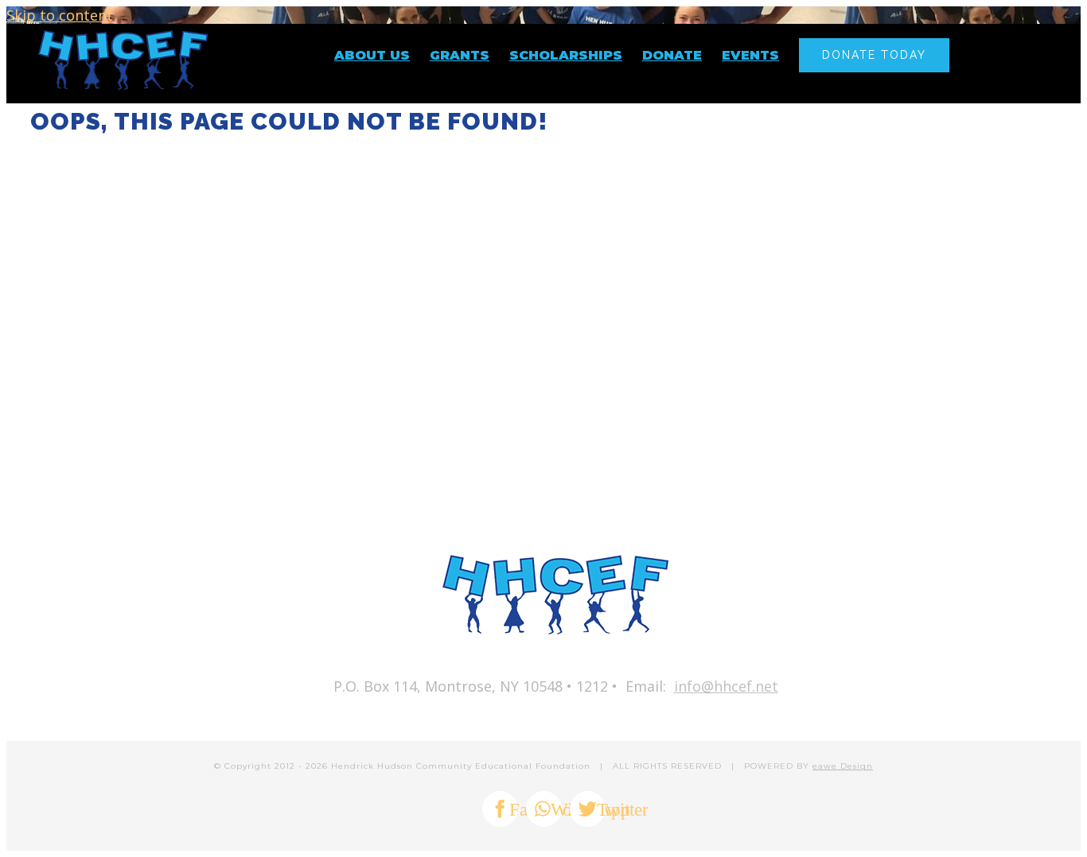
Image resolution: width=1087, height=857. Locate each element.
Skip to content (59, 15)
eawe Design (842, 766)
